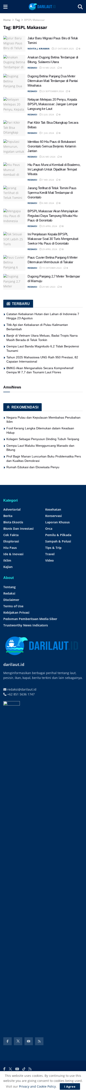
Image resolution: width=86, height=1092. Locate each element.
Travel (49, 554)
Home (7, 20)
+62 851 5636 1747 (20, 694)
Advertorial (12, 509)
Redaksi (9, 593)
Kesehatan (53, 509)
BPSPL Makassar (34, 20)
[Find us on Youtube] (28, 1041)
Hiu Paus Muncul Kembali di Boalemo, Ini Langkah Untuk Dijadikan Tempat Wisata (54, 169)
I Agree (70, 1086)
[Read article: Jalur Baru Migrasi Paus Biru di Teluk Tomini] (14, 44)
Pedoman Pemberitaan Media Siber (30, 619)
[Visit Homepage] (42, 6)
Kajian (8, 567)
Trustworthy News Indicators (25, 625)
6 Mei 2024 (47, 203)
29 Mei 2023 (48, 286)
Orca (48, 528)
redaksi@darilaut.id (21, 689)
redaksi (32, 67)
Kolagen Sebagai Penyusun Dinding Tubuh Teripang (42, 439)
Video (49, 560)
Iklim (7, 560)
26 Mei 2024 (48, 156)
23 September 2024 (52, 91)
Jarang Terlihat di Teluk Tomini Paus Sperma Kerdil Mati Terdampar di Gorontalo (52, 192)
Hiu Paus (10, 548)
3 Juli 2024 (47, 114)
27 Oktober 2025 (64, 48)
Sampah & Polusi (58, 541)
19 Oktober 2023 (51, 267)
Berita (7, 516)
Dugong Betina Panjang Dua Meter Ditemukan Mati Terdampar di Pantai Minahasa (53, 80)
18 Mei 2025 (48, 67)
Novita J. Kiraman (38, 48)
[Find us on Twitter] (18, 1041)
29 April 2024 (49, 226)
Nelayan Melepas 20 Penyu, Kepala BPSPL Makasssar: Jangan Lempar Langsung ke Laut (52, 104)
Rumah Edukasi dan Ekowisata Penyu (32, 467)
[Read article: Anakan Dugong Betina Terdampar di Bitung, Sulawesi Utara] (14, 63)
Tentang (9, 587)
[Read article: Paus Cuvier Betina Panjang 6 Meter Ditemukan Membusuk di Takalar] (14, 263)
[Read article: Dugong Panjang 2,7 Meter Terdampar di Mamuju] (14, 282)
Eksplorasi (11, 541)
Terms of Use (13, 606)
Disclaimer (11, 600)
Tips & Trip (53, 548)
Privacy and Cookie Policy (37, 1086)
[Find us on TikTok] (23, 1069)
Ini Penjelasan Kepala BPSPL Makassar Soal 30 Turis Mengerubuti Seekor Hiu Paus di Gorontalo (53, 238)
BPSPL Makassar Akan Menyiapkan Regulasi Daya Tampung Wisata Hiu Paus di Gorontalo (53, 215)
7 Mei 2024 (47, 179)
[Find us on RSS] (39, 1041)
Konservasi (53, 516)
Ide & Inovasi (13, 554)
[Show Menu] (5, 6)
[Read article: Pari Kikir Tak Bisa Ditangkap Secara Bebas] (14, 128)
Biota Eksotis (13, 522)
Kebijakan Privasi (16, 612)
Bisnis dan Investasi (18, 528)
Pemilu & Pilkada (58, 535)
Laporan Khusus (57, 522)
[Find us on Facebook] (7, 1041)
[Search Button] (80, 6)
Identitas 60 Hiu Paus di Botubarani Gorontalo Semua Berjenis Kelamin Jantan (52, 146)
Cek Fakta (11, 535)
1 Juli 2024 (47, 132)
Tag (17, 20)
